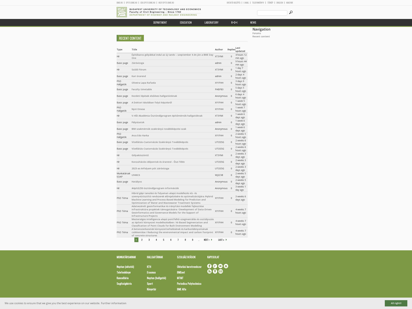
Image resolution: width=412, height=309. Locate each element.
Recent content (261, 36)
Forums (257, 33)
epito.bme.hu (131, 3)
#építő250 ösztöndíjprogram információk (155, 188)
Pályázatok (138, 122)
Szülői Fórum (139, 69)
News (253, 22)
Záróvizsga (138, 62)
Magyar (289, 3)
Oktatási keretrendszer (189, 267)
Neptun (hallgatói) (156, 278)
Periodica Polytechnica (189, 284)
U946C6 (136, 175)
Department (160, 22)
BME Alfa (181, 289)
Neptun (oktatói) (125, 267)
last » (221, 239)
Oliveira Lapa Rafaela (144, 82)
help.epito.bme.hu (166, 3)
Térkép (270, 3)
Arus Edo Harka (140, 135)
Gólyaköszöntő (140, 155)
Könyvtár (151, 289)
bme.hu (120, 3)
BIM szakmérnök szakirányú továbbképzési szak (159, 128)
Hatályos (137, 181)
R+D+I (234, 22)
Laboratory (211, 22)
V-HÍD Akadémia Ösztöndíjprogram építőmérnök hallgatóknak (167, 115)
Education (186, 22)
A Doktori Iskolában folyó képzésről (152, 102)
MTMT (180, 278)
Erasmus (151, 272)
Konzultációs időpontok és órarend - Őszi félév (158, 161)
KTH (149, 267)
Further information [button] (113, 303)
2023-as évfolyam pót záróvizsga (150, 168)
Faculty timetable (142, 89)
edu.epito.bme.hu (147, 3)
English (279, 3)
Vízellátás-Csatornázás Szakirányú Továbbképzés (160, 142)
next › (207, 239)
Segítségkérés (124, 284)
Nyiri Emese (138, 109)
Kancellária (123, 278)
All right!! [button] (396, 303)
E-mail (246, 3)
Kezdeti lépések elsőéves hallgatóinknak (154, 95)
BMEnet (181, 272)
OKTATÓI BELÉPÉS (233, 3)
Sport (150, 284)
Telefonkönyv (258, 3)
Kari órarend (139, 76)
